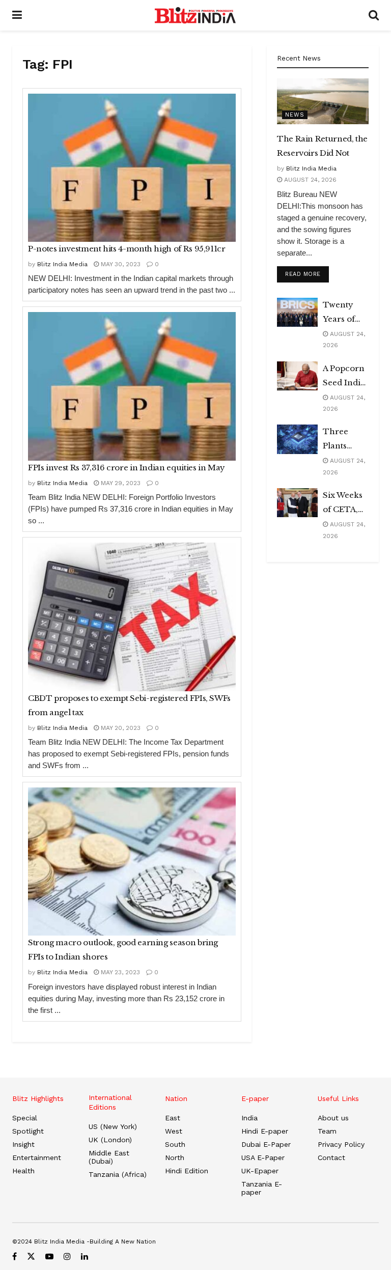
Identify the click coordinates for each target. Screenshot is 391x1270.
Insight (23, 1144)
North (174, 1157)
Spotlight (28, 1131)
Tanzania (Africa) (118, 1174)
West (173, 1131)
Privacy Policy (341, 1144)
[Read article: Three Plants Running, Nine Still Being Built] (297, 439)
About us (333, 1118)
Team (327, 1131)
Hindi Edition (186, 1171)
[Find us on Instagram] (67, 1256)
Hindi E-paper (264, 1131)
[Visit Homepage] (195, 15)
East (172, 1118)
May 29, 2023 (120, 483)
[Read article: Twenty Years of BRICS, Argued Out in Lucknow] (297, 312)
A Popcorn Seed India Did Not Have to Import (344, 376)
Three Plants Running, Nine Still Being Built (345, 440)
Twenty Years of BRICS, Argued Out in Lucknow (342, 313)
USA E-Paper (263, 1157)
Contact (331, 1157)
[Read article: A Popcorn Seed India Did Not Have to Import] (297, 375)
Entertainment (36, 1157)
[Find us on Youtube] (49, 1256)
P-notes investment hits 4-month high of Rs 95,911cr (127, 248)
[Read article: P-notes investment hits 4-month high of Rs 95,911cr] (132, 168)
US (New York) (113, 1126)
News (294, 114)
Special (24, 1118)
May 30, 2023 (120, 264)
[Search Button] (374, 15)
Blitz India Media (62, 264)
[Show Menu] (17, 15)
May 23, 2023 (119, 972)
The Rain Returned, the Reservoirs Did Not (322, 146)
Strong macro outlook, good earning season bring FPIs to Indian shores (123, 950)
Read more (307, 273)
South (175, 1144)
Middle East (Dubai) (109, 1157)
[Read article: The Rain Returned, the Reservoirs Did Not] (323, 101)
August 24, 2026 (309, 179)
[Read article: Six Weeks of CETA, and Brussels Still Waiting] (297, 502)
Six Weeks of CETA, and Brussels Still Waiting (342, 503)
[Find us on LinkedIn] (84, 1256)
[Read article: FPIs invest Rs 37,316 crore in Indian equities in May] (132, 386)
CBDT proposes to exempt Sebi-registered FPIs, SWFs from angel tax (129, 705)
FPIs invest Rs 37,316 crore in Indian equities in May (126, 467)
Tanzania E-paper (261, 1188)
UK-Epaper (259, 1171)
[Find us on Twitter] (31, 1256)
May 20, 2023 (120, 727)
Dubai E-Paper (266, 1144)
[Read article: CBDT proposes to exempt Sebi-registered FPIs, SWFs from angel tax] (132, 617)
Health (23, 1171)
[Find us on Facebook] (14, 1256)
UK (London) (110, 1140)
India (249, 1118)
